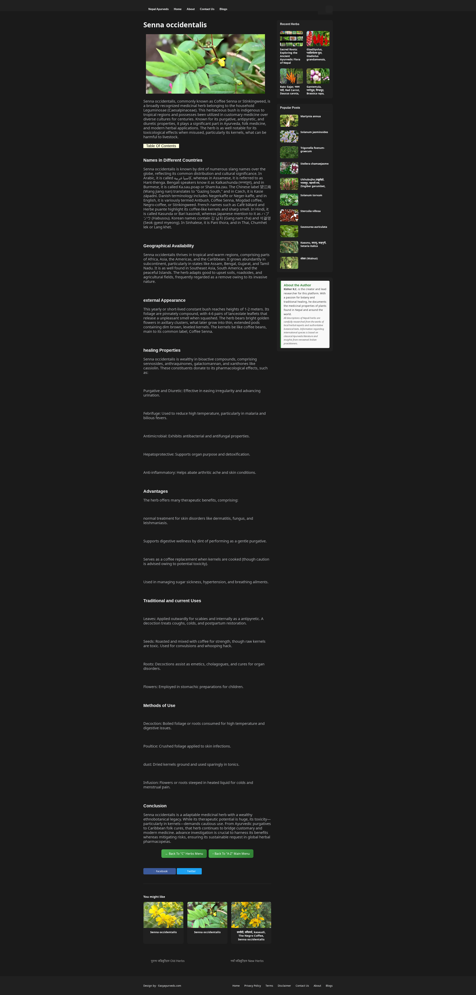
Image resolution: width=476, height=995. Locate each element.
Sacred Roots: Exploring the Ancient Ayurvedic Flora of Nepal (290, 56)
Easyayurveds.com (169, 985)
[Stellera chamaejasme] (289, 168)
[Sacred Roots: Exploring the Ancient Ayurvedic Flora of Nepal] (291, 38)
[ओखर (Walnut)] (289, 263)
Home (236, 985)
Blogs (329, 985)
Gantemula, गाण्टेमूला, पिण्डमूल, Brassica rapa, (315, 90)
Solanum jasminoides (314, 132)
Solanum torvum (311, 195)
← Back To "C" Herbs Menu (184, 854)
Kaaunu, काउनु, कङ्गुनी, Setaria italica (313, 244)
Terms (269, 985)
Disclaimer (284, 985)
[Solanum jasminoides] (289, 136)
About (317, 985)
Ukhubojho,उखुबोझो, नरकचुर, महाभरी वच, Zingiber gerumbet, (312, 183)
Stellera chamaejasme (314, 163)
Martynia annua (310, 116)
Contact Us (302, 985)
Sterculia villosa (310, 211)
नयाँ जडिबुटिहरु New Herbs (247, 961)
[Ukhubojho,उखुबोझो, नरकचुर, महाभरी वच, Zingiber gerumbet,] (289, 184)
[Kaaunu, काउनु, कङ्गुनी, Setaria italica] (289, 247)
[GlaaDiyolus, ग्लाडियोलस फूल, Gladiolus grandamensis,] (318, 38)
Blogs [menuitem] (223, 9)
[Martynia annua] (289, 121)
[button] (322, 9)
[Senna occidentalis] (163, 915)
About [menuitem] (191, 9)
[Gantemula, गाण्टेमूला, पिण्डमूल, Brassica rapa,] (318, 76)
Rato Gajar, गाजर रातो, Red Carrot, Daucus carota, (290, 90)
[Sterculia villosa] (289, 215)
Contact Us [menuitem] (207, 9)
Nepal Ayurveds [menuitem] (158, 9)
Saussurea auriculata (313, 227)
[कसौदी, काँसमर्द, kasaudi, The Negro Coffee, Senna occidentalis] (251, 915)
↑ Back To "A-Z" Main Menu (231, 854)
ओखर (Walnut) (309, 258)
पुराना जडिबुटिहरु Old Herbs (168, 961)
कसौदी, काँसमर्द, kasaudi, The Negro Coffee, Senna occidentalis (251, 935)
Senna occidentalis (163, 932)
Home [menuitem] (177, 9)
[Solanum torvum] (289, 200)
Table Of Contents (161, 146)
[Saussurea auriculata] (289, 231)
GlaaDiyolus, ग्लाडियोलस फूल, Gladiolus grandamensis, (316, 54)
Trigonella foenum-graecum (312, 149)
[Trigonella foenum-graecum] (289, 152)
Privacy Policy (252, 985)
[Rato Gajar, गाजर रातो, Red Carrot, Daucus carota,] (291, 76)
